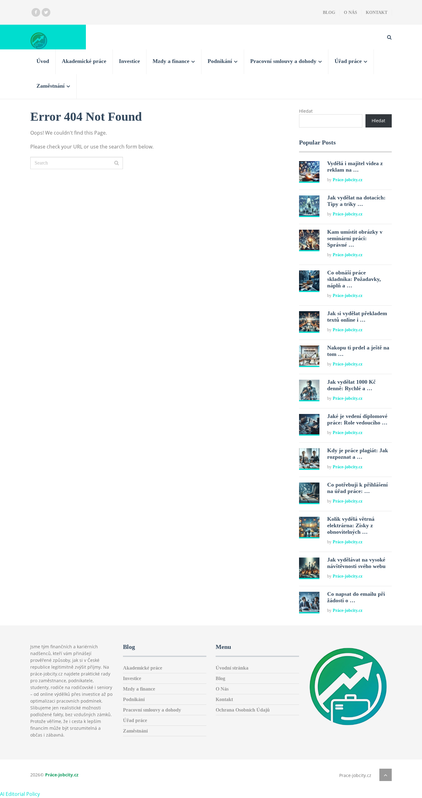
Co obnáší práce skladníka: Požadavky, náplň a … (354, 279)
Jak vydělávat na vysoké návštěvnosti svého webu (356, 563)
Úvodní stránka (232, 668)
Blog (329, 12)
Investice (129, 61)
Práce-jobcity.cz (347, 180)
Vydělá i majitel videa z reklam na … (355, 166)
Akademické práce (84, 61)
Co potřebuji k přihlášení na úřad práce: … (357, 488)
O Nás (350, 12)
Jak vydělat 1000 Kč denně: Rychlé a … (351, 385)
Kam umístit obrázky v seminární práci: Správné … (354, 238)
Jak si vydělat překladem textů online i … (357, 316)
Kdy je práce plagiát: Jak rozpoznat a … (357, 453)
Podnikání (220, 61)
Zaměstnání (50, 86)
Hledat (306, 111)
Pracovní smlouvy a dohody (283, 61)
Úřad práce (348, 61)
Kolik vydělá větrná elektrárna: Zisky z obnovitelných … (350, 525)
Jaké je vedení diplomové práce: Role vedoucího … (357, 419)
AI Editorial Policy (20, 794)
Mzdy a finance (171, 61)
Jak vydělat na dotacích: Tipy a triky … (356, 200)
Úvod (42, 61)
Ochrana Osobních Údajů (243, 709)
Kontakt (376, 12)
